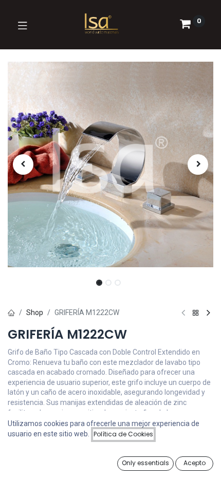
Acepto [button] (194, 462)
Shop (34, 312)
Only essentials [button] (145, 462)
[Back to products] (196, 313)
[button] (23, 164)
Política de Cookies (123, 434)
